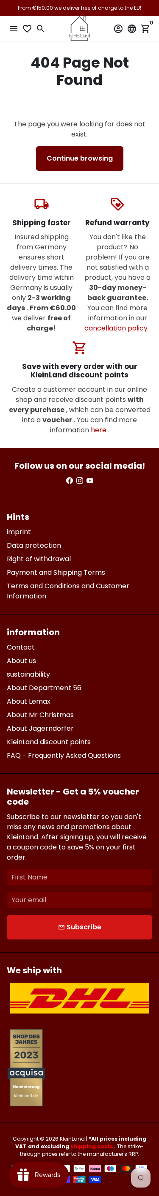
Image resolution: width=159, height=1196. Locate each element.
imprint (19, 532)
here (98, 430)
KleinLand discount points (49, 742)
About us (21, 661)
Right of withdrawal (39, 559)
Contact (21, 647)
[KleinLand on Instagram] (79, 481)
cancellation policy (116, 328)
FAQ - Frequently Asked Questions (64, 755)
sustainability (28, 674)
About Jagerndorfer (40, 728)
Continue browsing (80, 158)
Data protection (34, 545)
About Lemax (28, 701)
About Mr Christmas (40, 715)
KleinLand (72, 1138)
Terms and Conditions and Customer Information (68, 591)
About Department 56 (44, 688)
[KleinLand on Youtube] (89, 481)
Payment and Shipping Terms (56, 572)
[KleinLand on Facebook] (69, 481)
